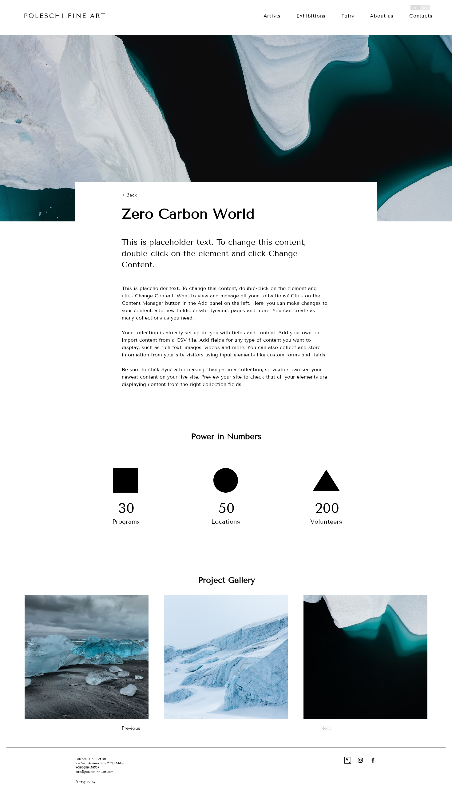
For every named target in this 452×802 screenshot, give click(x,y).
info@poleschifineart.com (94, 772)
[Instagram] (360, 760)
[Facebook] (373, 760)
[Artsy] (347, 760)
